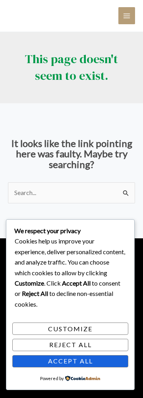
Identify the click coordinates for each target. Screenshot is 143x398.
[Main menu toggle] (126, 15)
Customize (70, 328)
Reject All (70, 344)
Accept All (70, 361)
